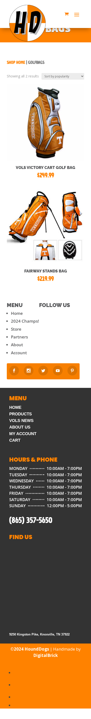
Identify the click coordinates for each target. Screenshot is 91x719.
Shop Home (16, 62)
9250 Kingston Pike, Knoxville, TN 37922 (39, 634)
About (17, 344)
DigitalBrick (45, 655)
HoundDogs (37, 649)
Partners (19, 337)
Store (16, 329)
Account (19, 352)
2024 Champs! (25, 321)
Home (17, 313)
